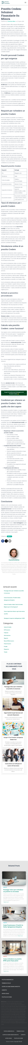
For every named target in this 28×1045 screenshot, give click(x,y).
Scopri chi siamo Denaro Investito (11, 986)
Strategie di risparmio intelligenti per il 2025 (14, 618)
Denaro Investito (9, 1041)
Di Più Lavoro (7, 630)
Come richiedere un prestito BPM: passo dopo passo (12, 960)
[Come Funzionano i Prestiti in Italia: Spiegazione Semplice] (14, 913)
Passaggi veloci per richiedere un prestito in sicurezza (13, 890)
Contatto (4, 990)
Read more (6, 902)
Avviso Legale (5, 993)
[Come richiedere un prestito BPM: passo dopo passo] (14, 947)
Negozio (6, 638)
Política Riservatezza (7, 979)
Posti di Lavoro (7, 643)
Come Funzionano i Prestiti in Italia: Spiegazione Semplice (13, 926)
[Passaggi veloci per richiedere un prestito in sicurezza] (14, 878)
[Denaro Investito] (6, 2)
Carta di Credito (7, 627)
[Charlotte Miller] (14, 552)
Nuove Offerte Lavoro (9, 641)
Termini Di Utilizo (6, 983)
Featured (6, 632)
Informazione (7, 635)
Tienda (5, 652)
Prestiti (9, 536)
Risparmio (6, 649)
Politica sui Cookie (7, 997)
